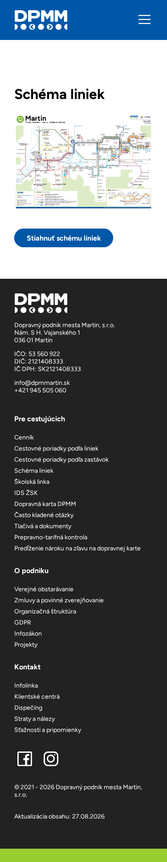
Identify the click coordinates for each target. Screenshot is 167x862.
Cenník (24, 437)
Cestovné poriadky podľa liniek (56, 448)
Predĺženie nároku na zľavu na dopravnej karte (77, 548)
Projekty (25, 644)
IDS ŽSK (26, 493)
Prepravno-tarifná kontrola (50, 537)
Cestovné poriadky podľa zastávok (61, 459)
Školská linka (31, 482)
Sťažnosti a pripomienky (47, 730)
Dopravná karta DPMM (45, 504)
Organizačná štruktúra (45, 611)
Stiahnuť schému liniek (64, 238)
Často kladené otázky (43, 515)
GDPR (22, 622)
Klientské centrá (37, 696)
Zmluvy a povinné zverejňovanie (59, 600)
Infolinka (26, 685)
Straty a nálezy (34, 719)
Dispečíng (28, 708)
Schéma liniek (33, 470)
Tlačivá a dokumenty (42, 526)
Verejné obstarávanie (43, 589)
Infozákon (28, 633)
